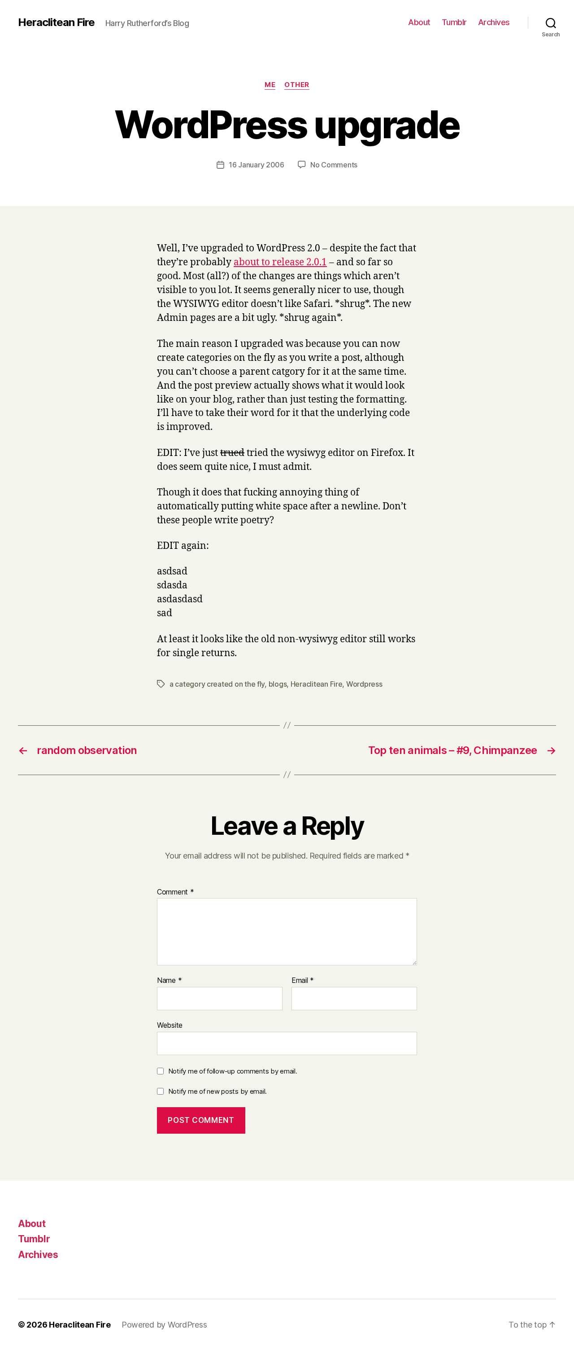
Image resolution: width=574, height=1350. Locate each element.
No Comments (333, 164)
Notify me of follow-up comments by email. (232, 1071)
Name (169, 981)
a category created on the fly (217, 683)
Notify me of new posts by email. (217, 1091)
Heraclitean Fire (56, 22)
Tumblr (454, 22)
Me (270, 85)
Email (302, 981)
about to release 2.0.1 (280, 262)
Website (170, 1025)
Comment (175, 892)
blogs (278, 683)
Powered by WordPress (164, 1324)
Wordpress (364, 683)
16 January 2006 (256, 164)
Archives (494, 22)
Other (296, 85)
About (419, 22)
